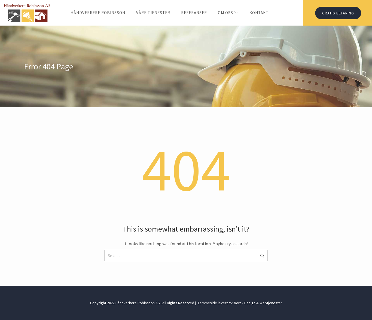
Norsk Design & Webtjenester (258, 302)
